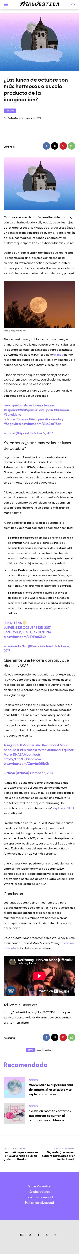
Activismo (10, 110)
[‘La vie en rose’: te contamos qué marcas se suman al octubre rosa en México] (14, 1113)
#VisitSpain (26, 410)
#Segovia (11, 423)
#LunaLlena (12, 414)
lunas (39, 1050)
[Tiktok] (30, 1235)
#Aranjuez (36, 419)
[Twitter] (47, 1235)
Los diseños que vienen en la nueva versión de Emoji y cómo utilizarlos (21, 1156)
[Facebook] (46, 146)
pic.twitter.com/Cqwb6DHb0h (26, 763)
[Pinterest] (63, 146)
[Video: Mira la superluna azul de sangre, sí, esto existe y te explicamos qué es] (14, 1087)
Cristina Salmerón (16, 118)
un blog (58, 354)
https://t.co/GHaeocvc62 (23, 759)
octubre (48, 1050)
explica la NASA (63, 808)
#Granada (53, 419)
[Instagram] (21, 1235)
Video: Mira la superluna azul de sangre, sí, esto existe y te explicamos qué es (51, 1090)
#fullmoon (61, 410)
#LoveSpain (44, 410)
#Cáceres (20, 419)
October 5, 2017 (41, 433)
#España (10, 410)
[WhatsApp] (71, 146)
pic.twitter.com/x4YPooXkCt (25, 636)
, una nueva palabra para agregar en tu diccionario (58, 1156)
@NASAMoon (22, 754)
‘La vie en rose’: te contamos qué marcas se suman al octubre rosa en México (50, 1116)
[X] (54, 146)
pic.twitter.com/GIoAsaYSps (40, 423)
